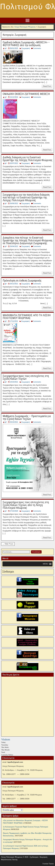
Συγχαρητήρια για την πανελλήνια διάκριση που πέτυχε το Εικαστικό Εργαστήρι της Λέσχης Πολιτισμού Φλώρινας (26, 197)
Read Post (47, 86)
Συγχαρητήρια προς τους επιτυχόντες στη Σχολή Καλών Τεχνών (26, 377)
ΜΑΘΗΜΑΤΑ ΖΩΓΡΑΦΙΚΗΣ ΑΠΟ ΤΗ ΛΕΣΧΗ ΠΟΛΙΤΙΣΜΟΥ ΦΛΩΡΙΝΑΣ (27, 317)
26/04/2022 (14, 246)
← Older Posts (7, 544)
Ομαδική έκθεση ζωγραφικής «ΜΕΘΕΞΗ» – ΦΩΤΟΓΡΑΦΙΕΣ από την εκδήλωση (26, 44)
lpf (6, 48)
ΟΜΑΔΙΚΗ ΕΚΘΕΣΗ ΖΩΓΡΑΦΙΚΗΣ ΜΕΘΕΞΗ (26, 94)
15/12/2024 (14, 97)
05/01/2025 (14, 48)
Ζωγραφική (25, 48)
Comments (37, 48)
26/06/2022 (14, 203)
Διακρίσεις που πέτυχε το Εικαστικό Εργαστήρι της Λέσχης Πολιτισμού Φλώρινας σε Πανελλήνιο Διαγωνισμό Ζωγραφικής (27, 240)
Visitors (5, 739)
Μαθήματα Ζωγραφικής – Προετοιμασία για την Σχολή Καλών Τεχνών (27, 417)
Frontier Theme (48, 864)
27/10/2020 (14, 511)
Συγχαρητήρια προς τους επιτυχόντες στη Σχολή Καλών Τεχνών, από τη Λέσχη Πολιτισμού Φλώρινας (26, 505)
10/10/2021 (14, 382)
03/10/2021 (14, 422)
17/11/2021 (14, 321)
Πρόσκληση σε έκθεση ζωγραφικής (22, 280)
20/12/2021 (14, 284)
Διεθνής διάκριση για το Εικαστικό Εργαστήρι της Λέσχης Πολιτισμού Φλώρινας (27, 159)
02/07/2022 (14, 163)
